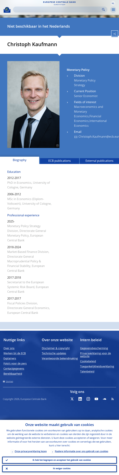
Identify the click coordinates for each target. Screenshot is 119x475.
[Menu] (113, 10)
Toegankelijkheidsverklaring (97, 366)
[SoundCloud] (104, 398)
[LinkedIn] (80, 398)
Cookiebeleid (88, 361)
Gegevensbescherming (94, 348)
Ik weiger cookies (62, 469)
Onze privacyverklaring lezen (31, 451)
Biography (19, 160)
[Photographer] (57, 145)
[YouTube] (96, 398)
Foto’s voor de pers (15, 363)
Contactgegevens (13, 368)
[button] (113, 3)
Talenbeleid (87, 371)
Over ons (9, 348)
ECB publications (59, 161)
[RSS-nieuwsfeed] (112, 398)
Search (103, 9)
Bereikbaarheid (12, 374)
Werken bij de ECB (14, 353)
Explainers (9, 358)
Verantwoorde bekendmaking (60, 358)
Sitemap (9, 382)
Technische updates (54, 353)
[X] (71, 398)
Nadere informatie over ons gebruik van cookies (81, 451)
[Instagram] (88, 398)
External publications (99, 161)
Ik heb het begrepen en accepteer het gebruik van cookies (62, 460)
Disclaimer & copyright (56, 348)
